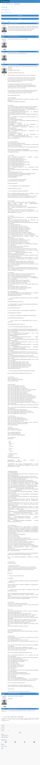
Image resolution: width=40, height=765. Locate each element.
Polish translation (20, 716)
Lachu (3, 23)
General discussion (9, 3)
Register (2, 734)
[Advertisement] (20, 757)
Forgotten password (4, 735)
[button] (38, 1)
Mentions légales (4, 746)
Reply (20, 18)
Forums (3, 3)
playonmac (5, 1)
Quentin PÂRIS (3, 37)
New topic (20, 15)
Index (9, 716)
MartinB (3, 708)
